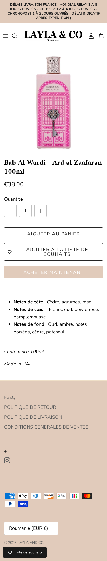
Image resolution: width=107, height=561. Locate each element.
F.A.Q (10, 397)
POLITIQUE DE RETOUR (30, 407)
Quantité (13, 199)
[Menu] (5, 36)
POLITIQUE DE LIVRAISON (33, 417)
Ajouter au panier (53, 234)
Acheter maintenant (53, 272)
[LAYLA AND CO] (53, 36)
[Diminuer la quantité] (10, 211)
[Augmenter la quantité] (40, 211)
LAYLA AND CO (30, 542)
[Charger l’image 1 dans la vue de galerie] (53, 102)
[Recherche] (17, 36)
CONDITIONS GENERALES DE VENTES (46, 427)
